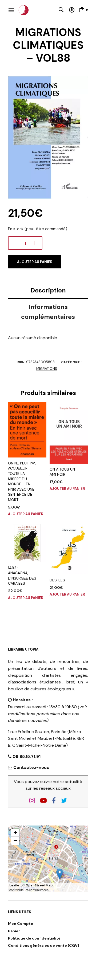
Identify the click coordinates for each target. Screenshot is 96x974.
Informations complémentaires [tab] (48, 312)
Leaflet (15, 885)
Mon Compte (20, 923)
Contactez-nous (31, 767)
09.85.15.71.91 (26, 756)
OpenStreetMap (39, 885)
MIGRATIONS (46, 368)
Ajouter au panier (34, 262)
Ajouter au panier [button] (25, 514)
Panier (14, 931)
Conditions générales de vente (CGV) (43, 945)
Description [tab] (48, 290)
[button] (59, 874)
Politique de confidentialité (34, 938)
